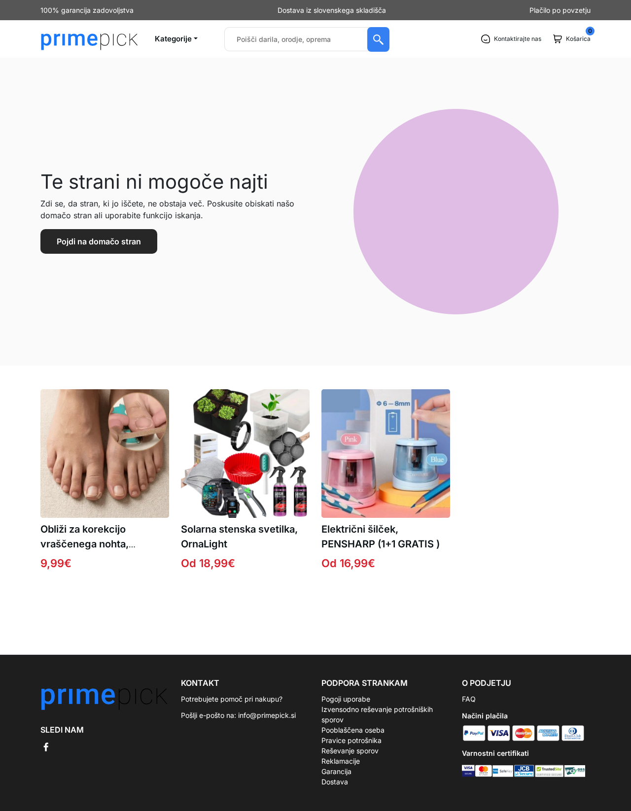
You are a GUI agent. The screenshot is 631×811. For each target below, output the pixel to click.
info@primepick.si (267, 715)
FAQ (469, 699)
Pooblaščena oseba (353, 730)
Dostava (334, 781)
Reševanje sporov (350, 750)
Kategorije (173, 38)
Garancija (336, 771)
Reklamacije (340, 761)
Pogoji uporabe (345, 699)
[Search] (378, 39)
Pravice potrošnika (351, 740)
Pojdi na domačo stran (99, 241)
